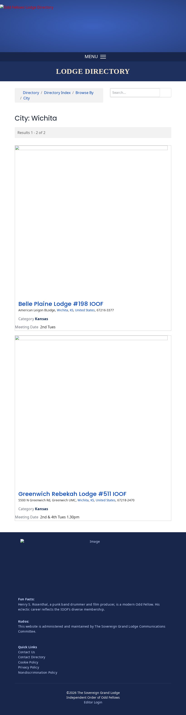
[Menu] (95, 56)
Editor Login (93, 702)
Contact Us (26, 652)
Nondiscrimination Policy (37, 672)
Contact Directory (31, 657)
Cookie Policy (28, 662)
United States (85, 310)
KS (71, 310)
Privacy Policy (28, 667)
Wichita (62, 310)
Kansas (41, 318)
